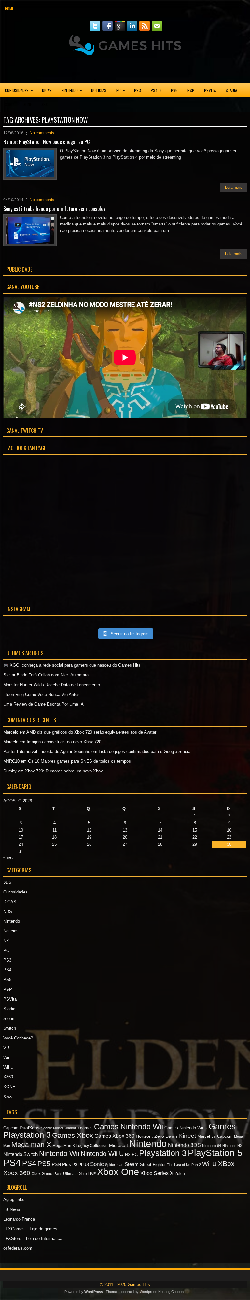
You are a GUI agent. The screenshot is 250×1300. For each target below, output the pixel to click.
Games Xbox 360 (114, 1136)
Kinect (187, 1135)
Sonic (97, 1164)
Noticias (98, 90)
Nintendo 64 (211, 1146)
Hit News (11, 1209)
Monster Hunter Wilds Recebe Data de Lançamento (51, 684)
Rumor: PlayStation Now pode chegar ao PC (46, 142)
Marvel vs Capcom (215, 1136)
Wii (6, 1057)
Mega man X (31, 1144)
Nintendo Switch (20, 1154)
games (86, 1127)
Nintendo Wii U (102, 1153)
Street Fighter (153, 1164)
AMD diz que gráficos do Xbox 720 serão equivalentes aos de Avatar (91, 732)
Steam (9, 1018)
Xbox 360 (16, 1173)
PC (120, 90)
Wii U (8, 1067)
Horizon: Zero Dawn (156, 1136)
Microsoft (118, 1145)
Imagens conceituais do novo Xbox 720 (64, 741)
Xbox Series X (157, 1173)
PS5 (174, 90)
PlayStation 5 (215, 1153)
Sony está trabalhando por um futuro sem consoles (54, 209)
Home (9, 8)
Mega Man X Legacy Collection (80, 1145)
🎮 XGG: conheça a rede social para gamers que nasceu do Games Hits (72, 665)
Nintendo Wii (59, 1153)
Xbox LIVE (87, 1174)
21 (160, 837)
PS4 (156, 90)
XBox (226, 1163)
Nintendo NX (232, 1146)
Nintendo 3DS (184, 1145)
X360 (9, 104)
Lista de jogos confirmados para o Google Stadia (144, 751)
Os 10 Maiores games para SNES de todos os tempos (79, 761)
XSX (44, 104)
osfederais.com (17, 1248)
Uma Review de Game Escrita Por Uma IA (43, 704)
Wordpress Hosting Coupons (163, 1292)
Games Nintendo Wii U (185, 1127)
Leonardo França (19, 1219)
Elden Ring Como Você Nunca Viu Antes (41, 694)
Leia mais (233, 187)
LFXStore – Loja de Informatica (32, 1238)
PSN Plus (61, 1164)
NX (6, 940)
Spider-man (114, 1165)
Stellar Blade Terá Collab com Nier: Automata (46, 675)
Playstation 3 (163, 1153)
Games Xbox (72, 1135)
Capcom (10, 1128)
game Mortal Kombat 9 (61, 1128)
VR (6, 1047)
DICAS (47, 90)
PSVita (210, 90)
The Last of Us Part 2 (184, 1165)
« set (8, 857)
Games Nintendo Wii (128, 1127)
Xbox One (118, 1172)
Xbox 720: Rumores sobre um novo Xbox (64, 771)
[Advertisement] (125, 69)
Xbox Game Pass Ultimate (55, 1174)
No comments (42, 133)
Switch (9, 1028)
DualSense (31, 1127)
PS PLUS (80, 1164)
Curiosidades (19, 90)
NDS (7, 911)
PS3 (137, 90)
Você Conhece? (18, 1038)
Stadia (231, 90)
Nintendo (72, 90)
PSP (191, 90)
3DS (7, 882)
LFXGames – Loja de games (30, 1228)
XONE (27, 104)
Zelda (180, 1174)
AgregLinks (13, 1199)
